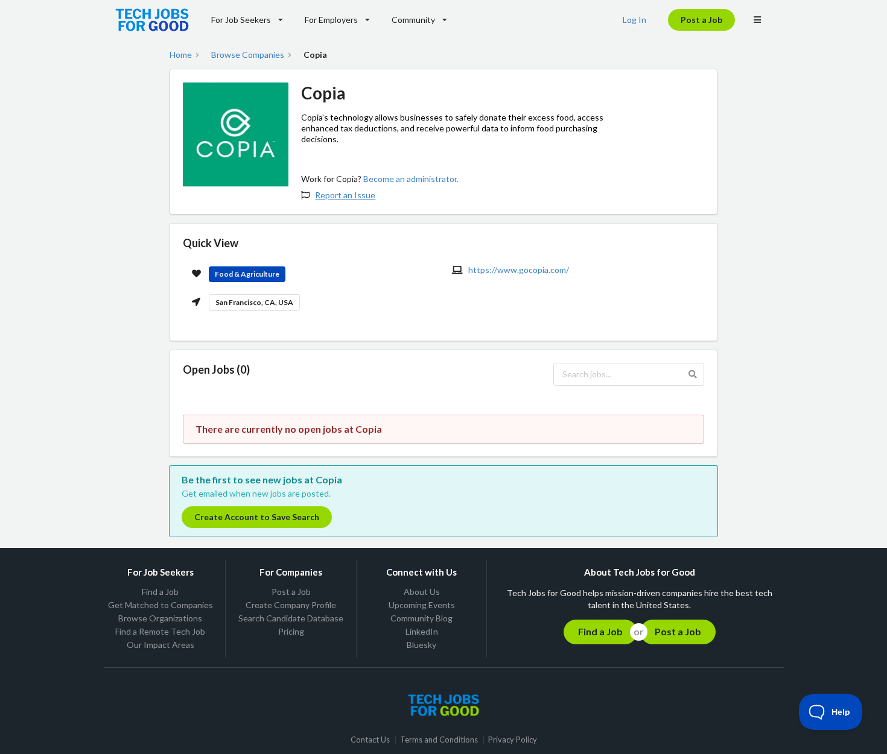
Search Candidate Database (290, 618)
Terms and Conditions (439, 740)
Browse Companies (247, 55)
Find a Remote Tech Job (160, 631)
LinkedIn (421, 631)
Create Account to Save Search (256, 517)
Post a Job (701, 19)
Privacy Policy (512, 740)
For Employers (331, 19)
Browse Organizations (160, 618)
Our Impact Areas (160, 644)
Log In (634, 19)
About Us (422, 592)
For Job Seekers (241, 19)
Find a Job (160, 592)
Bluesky (421, 644)
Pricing (291, 631)
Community (413, 19)
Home (181, 55)
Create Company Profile (291, 605)
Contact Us (370, 740)
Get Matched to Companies (160, 605)
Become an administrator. (411, 179)
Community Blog (421, 618)
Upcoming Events (422, 605)
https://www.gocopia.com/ (518, 270)
